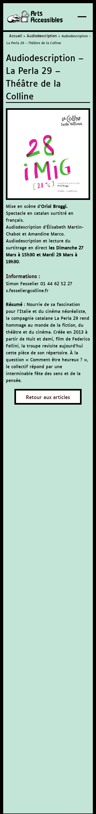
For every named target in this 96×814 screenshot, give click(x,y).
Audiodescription (42, 35)
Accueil (15, 35)
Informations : (23, 276)
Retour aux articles (48, 397)
